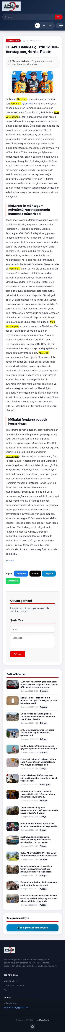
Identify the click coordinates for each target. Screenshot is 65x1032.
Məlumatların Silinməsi (14, 985)
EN (44, 25)
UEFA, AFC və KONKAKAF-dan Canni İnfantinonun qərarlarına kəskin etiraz (38, 854)
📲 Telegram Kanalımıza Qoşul (33, 927)
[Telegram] (32, 1026)
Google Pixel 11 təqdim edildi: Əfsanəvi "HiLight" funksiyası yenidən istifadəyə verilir (38, 700)
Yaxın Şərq (45, 784)
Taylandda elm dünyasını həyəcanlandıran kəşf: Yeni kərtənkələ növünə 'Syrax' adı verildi (39, 810)
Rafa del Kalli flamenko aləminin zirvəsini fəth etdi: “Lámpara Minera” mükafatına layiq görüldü (38, 794)
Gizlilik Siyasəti (11, 981)
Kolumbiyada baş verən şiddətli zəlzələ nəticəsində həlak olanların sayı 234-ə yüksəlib (37, 716)
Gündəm (44, 691)
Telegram (48, 573)
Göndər (17, 654)
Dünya (43, 723)
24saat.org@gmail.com (18, 1007)
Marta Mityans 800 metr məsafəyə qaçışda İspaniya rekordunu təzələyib (38, 747)
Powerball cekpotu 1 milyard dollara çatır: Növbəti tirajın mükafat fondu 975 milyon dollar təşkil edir (38, 762)
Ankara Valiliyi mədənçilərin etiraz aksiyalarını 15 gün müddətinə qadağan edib (37, 733)
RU (50, 25)
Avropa (43, 707)
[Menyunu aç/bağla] (59, 25)
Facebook (21, 573)
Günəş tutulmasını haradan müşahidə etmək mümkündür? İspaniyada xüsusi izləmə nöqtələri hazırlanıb (39, 898)
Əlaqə (6, 990)
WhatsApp (13, 581)
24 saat (10, 560)
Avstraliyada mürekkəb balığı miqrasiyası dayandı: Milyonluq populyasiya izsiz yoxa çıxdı (35, 840)
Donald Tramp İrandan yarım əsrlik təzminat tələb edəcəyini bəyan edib (38, 824)
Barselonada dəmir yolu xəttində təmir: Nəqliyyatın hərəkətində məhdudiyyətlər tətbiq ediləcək (36, 869)
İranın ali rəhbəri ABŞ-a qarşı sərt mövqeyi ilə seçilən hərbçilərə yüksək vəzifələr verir (38, 778)
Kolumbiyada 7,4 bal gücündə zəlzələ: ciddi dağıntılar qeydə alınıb (39, 883)
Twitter (35, 573)
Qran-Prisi (27, 103)
